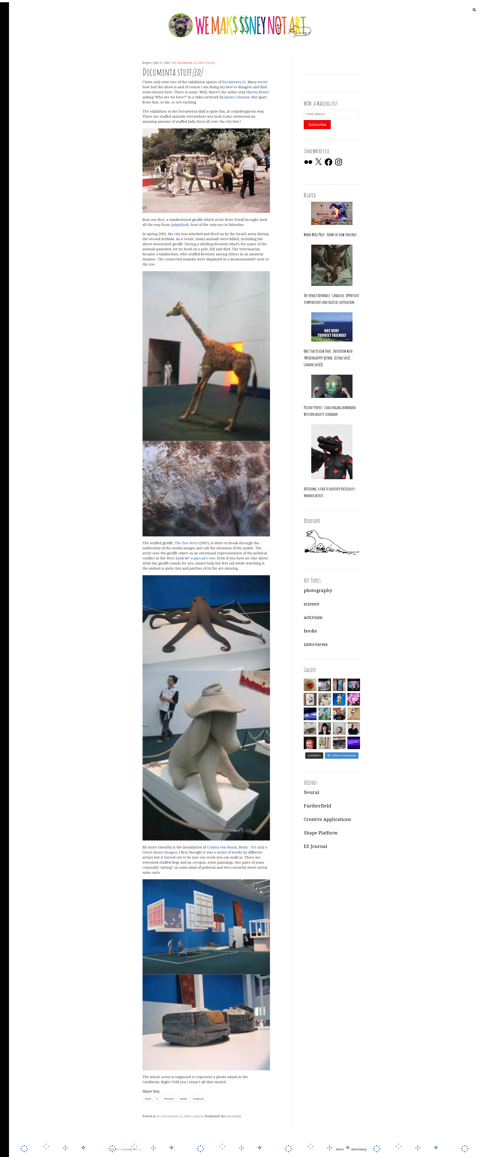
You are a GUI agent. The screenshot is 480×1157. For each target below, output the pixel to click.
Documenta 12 (234, 82)
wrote (263, 82)
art (174, 62)
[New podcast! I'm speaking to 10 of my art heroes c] (353, 728)
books (310, 631)
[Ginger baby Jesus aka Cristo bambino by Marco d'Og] (310, 743)
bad (154, 87)
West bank (175, 558)
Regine (147, 62)
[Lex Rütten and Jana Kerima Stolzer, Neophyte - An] (339, 685)
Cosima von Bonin (222, 847)
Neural (311, 792)
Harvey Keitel (257, 92)
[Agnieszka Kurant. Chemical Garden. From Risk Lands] (324, 714)
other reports (206, 62)
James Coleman (237, 97)
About (340, 1149)
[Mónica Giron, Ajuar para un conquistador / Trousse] (324, 743)
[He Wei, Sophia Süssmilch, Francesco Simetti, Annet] (324, 699)
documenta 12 (187, 62)
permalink (233, 1116)
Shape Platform (321, 833)
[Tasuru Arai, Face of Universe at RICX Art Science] (353, 699)
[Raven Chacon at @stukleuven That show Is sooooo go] (310, 714)
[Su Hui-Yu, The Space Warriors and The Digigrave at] (353, 743)
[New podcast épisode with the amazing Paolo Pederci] (339, 714)
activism (313, 617)
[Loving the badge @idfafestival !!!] (310, 685)
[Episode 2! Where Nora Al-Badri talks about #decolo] (324, 728)
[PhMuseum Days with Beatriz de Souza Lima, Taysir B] (339, 728)
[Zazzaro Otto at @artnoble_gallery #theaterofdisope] (310, 728)
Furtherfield (317, 806)
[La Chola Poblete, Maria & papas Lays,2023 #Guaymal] (353, 714)
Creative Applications (327, 819)
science (312, 604)
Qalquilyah (180, 225)
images (170, 852)
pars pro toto (204, 558)
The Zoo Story (186, 543)
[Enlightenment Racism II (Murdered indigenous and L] (310, 699)
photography (318, 590)
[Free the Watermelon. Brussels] (339, 743)
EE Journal (315, 846)
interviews (316, 644)
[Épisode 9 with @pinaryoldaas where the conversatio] (339, 699)
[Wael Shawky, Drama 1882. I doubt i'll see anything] (353, 685)
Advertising (358, 1149)
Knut (201, 122)
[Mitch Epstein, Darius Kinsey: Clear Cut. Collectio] (324, 685)
